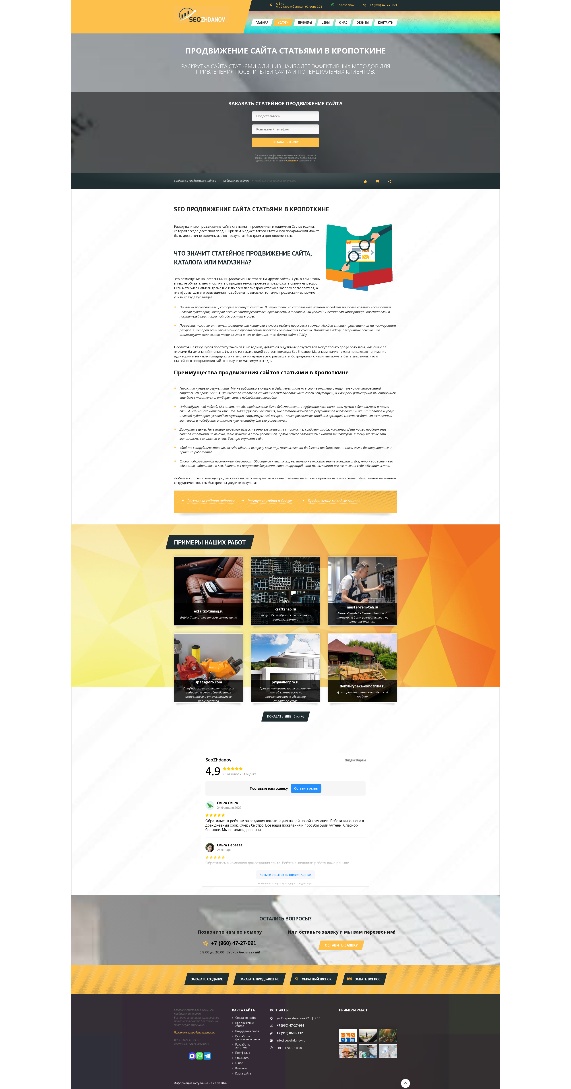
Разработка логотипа (242, 1045)
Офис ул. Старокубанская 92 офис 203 (299, 5)
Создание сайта (246, 1018)
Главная (262, 23)
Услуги (283, 23)
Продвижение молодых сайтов (334, 500)
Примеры (305, 23)
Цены (325, 23)
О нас (343, 23)
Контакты (385, 23)
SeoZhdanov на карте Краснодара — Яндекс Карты (285, 884)
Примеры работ (353, 1010)
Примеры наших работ (210, 542)
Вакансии (241, 1068)
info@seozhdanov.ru (291, 1040)
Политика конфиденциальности (194, 1032)
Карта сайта (243, 1010)
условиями (292, 160)
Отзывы (363, 23)
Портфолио (242, 1053)
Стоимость (242, 1058)
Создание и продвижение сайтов (195, 180)
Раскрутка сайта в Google (270, 500)
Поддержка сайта (247, 1031)
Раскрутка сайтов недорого (211, 500)
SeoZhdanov (345, 5)
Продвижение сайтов (235, 180)
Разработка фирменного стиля (247, 1037)
